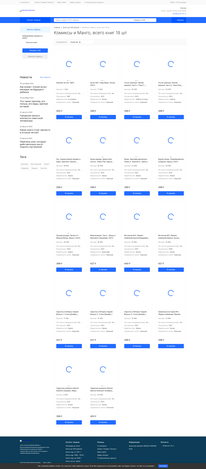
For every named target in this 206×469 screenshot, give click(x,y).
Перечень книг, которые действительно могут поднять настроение (33, 144)
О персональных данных (93, 2)
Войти (172, 2)
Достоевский (36, 164)
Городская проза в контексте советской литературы (31, 118)
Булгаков (24, 164)
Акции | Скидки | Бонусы (44, 2)
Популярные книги (73, 446)
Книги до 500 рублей (71, 27)
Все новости (45, 77)
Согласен (163, 466)
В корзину (69, 117)
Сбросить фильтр (35, 56)
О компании (102, 446)
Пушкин (34, 168)
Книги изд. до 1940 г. (74, 458)
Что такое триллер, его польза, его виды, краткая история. (34, 104)
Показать (33, 50)
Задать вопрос (75, 2)
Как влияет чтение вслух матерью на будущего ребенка (33, 89)
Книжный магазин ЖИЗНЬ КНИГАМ (142, 446)
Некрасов (24, 168)
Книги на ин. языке (73, 461)
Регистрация (181, 2)
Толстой (43, 168)
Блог (131, 449)
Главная (57, 27)
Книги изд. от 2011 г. (73, 452)
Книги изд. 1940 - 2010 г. (75, 455)
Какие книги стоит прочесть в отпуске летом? (35, 131)
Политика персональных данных (30, 462)
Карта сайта (61, 2)
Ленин (46, 164)
